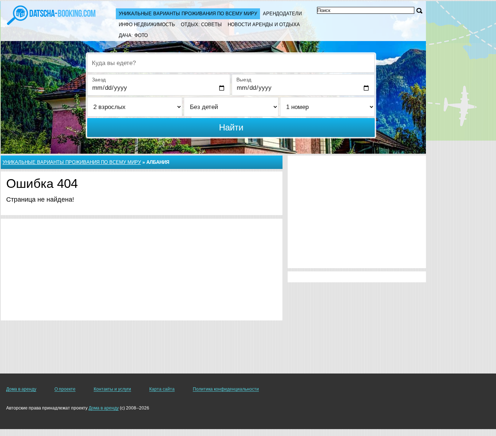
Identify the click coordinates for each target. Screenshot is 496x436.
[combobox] (231, 63)
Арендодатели (282, 13)
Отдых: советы (201, 24)
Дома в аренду (21, 389)
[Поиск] (419, 10)
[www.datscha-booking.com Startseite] (51, 14)
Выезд (243, 79)
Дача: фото (133, 35)
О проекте (65, 389)
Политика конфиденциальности (226, 389)
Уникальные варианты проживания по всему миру (188, 13)
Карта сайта (162, 389)
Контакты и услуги (112, 389)
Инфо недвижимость (147, 24)
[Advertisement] (141, 269)
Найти (231, 127)
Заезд (99, 79)
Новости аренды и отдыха (264, 24)
